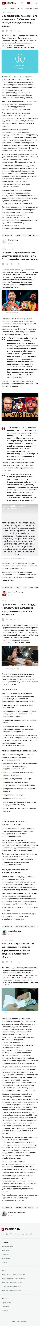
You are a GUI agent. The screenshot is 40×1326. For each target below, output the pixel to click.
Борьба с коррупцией (25, 926)
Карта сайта (6, 1303)
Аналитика (5, 1254)
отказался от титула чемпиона (14, 577)
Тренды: (4, 9)
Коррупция (7, 235)
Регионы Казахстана (24, 1208)
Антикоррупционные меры (11, 1286)
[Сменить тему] (30, 3)
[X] (19, 31)
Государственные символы (12, 1282)
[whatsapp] (7, 31)
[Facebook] (15, 31)
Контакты (5, 1307)
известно (16, 914)
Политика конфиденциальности (13, 1278)
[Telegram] (11, 31)
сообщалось (12, 1195)
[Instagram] (3, 31)
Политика (5, 1250)
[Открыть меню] (36, 3)
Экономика (6, 1258)
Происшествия (7, 1246)
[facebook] (15, 1234)
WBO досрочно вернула (25, 563)
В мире (4, 1262)
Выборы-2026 (14, 9)
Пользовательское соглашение (13, 1274)
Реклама (5, 1311)
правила (11, 907)
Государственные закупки (11, 1290)
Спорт (18, 587)
